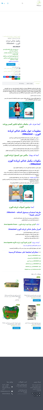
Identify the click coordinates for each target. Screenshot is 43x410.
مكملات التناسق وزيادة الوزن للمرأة (14, 37)
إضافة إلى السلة (11, 64)
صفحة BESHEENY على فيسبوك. (34, 255)
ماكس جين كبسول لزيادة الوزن (16, 155)
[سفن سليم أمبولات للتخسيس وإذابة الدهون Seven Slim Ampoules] (32, 313)
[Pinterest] (32, 393)
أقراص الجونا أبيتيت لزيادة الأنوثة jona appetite (17, 242)
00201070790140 (6, 393)
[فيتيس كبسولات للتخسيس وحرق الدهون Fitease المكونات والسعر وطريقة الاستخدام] (11, 313)
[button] (7, 3)
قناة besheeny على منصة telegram (32, 269)
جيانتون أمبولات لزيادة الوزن (19, 207)
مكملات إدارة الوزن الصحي (7, 36)
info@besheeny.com (5, 391)
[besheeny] (39, 3)
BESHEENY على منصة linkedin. (31, 266)
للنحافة (15, 72)
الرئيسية (18, 36)
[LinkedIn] (37, 396)
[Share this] (16, 77)
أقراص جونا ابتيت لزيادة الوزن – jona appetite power (20, 224)
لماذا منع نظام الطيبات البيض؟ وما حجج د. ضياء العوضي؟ (22, 391)
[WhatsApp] (35, 396)
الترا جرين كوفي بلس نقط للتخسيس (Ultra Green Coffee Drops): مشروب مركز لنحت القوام (12, 296)
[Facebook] (40, 393)
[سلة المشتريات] (2, 3)
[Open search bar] (22, 3)
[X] (35, 393)
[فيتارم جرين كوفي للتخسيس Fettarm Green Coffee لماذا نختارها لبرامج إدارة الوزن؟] (32, 285)
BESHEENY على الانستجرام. (33, 258)
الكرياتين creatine (33, 177)
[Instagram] (37, 393)
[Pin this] (7, 77)
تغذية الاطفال (10, 71)
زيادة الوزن (5, 71)
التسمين (14, 71)
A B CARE (13, 74)
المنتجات (14, 36)
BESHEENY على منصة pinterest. (32, 263)
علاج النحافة (18, 72)
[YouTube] (40, 396)
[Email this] (18, 77)
